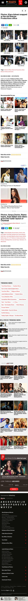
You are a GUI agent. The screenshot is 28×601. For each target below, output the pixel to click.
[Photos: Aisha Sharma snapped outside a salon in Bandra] (4, 326)
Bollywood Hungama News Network (11, 223)
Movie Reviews (5, 563)
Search (14, 489)
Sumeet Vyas (15, 239)
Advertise (7, 586)
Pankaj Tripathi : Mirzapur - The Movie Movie (12, 315)
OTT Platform (12, 238)
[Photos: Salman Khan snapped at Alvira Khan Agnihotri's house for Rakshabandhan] (4, 357)
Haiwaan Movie (5, 522)
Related (3, 363)
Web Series (3, 241)
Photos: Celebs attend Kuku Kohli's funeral (6, 110)
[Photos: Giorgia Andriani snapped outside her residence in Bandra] (4, 345)
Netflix (24, 236)
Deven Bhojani (22, 234)
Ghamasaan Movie (6, 523)
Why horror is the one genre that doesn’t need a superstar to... (6, 412)
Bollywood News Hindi (19, 82)
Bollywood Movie (8, 530)
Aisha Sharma (22, 299)
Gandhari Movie (17, 286)
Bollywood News (15, 79)
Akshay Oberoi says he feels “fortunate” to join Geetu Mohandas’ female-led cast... (20, 413)
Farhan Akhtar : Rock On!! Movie (9, 310)
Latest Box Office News (7, 554)
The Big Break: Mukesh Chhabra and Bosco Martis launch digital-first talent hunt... (6, 448)
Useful (5, 576)
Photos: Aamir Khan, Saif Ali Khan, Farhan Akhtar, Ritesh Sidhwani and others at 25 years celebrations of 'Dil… (18, 348)
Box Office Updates (6, 555)
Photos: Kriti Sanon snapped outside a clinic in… (7, 128)
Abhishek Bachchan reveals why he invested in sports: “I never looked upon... (6, 430)
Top (4, 540)
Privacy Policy (13, 586)
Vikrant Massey (20, 304)
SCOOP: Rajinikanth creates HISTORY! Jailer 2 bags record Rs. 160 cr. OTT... (6, 378)
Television (21, 239)
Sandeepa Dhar (8, 239)
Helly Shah (3, 236)
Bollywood (8, 573)
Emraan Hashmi (5, 307)
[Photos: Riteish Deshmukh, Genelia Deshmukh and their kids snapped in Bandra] (21, 138)
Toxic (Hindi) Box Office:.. (7, 296)
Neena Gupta (19, 236)
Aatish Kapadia (8, 232)
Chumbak (9, 234)
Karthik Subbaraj (5, 313)
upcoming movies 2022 (7, 255)
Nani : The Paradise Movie (7, 304)
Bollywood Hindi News (7, 564)
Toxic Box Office (5, 291)
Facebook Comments (6, 161)
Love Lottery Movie (6, 526)
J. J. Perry (15, 302)
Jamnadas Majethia (11, 236)
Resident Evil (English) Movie (8, 528)
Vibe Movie (4, 525)
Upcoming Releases (6, 561)
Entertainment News (6, 84)
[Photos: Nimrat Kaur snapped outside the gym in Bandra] (4, 338)
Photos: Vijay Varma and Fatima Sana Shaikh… (7, 146)
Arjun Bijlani (3, 234)
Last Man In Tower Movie (7, 520)
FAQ (13, 587)
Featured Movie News (6, 552)
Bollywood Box (7, 543)
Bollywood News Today (19, 253)
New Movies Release (7, 82)
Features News (19, 294)
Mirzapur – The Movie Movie (8, 517)
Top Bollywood (7, 567)
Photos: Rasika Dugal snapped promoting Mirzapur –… (20, 128)
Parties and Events (9, 71)
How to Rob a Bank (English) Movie (10, 288)
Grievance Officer (7, 587)
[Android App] (11, 590)
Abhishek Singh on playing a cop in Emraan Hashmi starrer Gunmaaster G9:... (20, 395)
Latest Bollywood (7, 549)
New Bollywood (7, 512)
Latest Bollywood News (7, 294)
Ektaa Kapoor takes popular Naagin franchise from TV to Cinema (20, 447)
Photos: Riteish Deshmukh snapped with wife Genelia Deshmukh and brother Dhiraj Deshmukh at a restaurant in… (18, 330)
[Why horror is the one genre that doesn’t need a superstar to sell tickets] (7, 406)
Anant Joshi (22, 232)
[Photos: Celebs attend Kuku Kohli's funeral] (7, 102)
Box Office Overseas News (7, 558)
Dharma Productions (17, 69)
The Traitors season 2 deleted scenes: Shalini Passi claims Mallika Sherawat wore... (6, 395)
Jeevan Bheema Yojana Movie (8, 519)
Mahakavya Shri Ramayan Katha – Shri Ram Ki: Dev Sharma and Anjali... (20, 430)
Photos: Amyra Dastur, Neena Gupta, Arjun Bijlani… (20, 110)
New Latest (6, 570)
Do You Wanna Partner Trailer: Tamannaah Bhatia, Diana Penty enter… (13, 477)
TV (25, 239)
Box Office (7, 536)
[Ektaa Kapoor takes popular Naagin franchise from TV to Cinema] (20, 441)
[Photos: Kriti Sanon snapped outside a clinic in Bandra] (7, 120)
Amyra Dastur (15, 232)
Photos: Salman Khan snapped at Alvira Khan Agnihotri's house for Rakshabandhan (18, 354)
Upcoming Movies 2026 (12, 85)
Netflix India (3, 238)
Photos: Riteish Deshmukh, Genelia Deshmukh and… (19, 146)
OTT (8, 238)
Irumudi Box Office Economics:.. (9, 299)
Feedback (19, 586)
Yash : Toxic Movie (6, 302)
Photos (2, 239)
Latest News (9, 363)
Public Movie (7, 533)
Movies (3, 498)
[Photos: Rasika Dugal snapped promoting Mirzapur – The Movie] (21, 120)
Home (2, 586)
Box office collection (21, 80)
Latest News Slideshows (7, 560)
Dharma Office (7, 69)
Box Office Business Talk (7, 557)
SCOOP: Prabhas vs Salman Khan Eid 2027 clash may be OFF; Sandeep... (19, 378)
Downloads (6, 579)
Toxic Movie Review (6, 286)
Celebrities (9, 498)
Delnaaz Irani (15, 234)
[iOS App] (13, 590)
